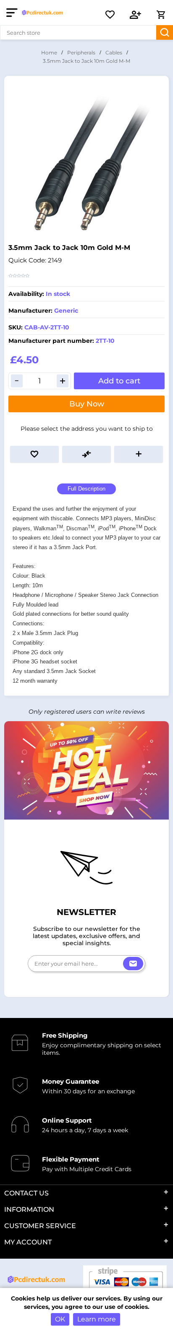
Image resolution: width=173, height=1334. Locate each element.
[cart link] (161, 14)
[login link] (135, 14)
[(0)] (110, 14)
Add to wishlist (34, 454)
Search (164, 32)
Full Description (86, 489)
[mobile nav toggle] (13, 12)
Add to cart (119, 381)
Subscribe (133, 963)
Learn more (96, 1319)
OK (60, 1319)
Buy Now (86, 404)
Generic (66, 310)
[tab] (86, 489)
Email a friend (138, 454)
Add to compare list (86, 454)
